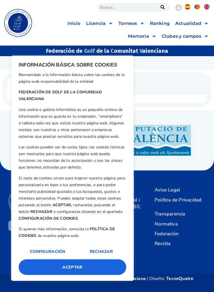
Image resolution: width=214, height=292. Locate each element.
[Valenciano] (197, 8)
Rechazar (101, 251)
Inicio (73, 23)
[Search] (163, 7)
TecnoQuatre (179, 279)
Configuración (47, 251)
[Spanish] (187, 8)
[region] (72, 168)
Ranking (160, 23)
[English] (206, 8)
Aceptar (72, 267)
